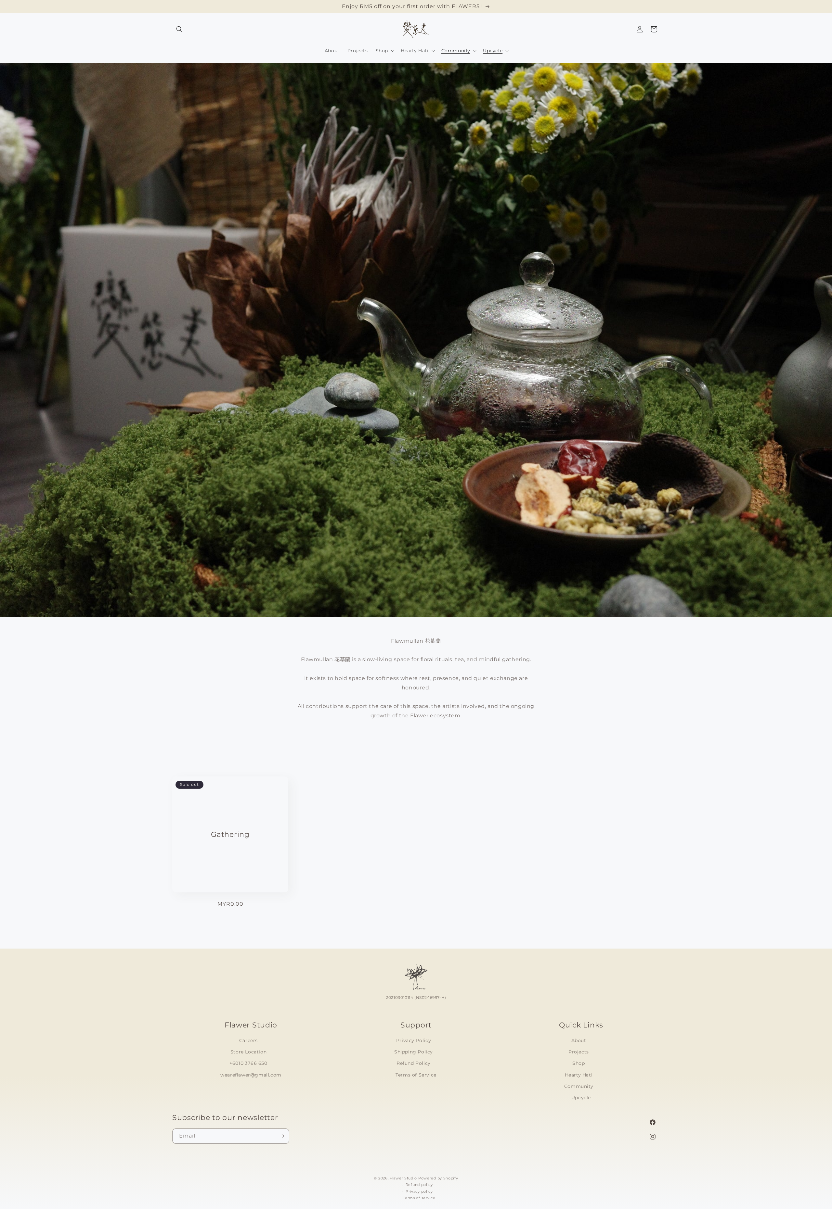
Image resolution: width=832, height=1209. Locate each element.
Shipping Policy (413, 1052)
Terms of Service (416, 1074)
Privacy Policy (413, 1040)
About (578, 1040)
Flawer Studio (403, 1178)
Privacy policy (419, 1191)
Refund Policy (413, 1063)
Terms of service (419, 1198)
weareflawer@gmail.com (250, 1074)
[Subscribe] (282, 1136)
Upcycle (581, 1098)
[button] (179, 29)
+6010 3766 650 (248, 1063)
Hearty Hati (579, 1074)
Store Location (248, 1052)
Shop (578, 1063)
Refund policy (419, 1184)
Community (578, 1086)
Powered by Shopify (438, 1178)
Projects (578, 1052)
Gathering (230, 834)
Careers (248, 1040)
